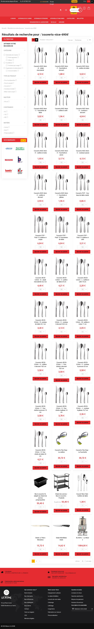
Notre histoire (28, 593)
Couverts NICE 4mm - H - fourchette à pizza (61, 153)
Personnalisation (52, 615)
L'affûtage (51, 606)
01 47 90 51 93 (26, 1)
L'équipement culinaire (54, 593)
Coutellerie (9, 63)
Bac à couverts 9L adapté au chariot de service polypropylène (40, 497)
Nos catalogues (28, 602)
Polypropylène (9, 133)
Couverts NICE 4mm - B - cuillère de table (82, 67)
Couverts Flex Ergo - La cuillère (61, 451)
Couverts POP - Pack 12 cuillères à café (82, 237)
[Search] (80, 10)
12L (6, 115)
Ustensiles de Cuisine (12, 55)
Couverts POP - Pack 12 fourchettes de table (61, 237)
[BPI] (20, 160)
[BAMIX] (9, 171)
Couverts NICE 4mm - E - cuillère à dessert (40, 195)
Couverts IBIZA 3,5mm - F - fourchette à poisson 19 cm (40, 409)
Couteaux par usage (14, 65)
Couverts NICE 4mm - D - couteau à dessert (82, 111)
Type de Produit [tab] (10, 76)
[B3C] (9, 160)
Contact (74, 1)
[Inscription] (92, 609)
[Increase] (43, 77)
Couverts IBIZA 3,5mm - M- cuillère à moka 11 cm (82, 322)
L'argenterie (51, 609)
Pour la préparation (10, 80)
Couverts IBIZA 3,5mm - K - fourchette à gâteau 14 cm (61, 409)
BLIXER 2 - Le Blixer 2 (82, 539)
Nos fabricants (28, 596)
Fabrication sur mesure (54, 612)
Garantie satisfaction (77, 596)
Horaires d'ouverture (77, 602)
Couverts (7, 86)
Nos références (28, 599)
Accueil (4, 28)
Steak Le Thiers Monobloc (40, 539)
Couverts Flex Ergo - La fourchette (82, 451)
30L (6, 117)
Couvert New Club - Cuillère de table (82, 495)
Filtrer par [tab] (8, 39)
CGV (25, 615)
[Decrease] (37, 77)
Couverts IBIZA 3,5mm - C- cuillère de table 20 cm (61, 280)
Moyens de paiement (77, 599)
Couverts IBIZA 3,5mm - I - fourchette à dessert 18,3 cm (61, 365)
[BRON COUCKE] (20, 171)
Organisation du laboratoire (14, 68)
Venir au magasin (29, 612)
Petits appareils (13, 57)
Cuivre (7, 127)
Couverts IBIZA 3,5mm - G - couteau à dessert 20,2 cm (61, 322)
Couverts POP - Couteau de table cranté (82, 194)
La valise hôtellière (53, 596)
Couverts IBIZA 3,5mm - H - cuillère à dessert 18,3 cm (40, 364)
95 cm (6, 102)
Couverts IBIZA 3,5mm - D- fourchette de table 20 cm (40, 453)
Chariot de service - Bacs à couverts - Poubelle (61, 496)
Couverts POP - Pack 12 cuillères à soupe (40, 237)
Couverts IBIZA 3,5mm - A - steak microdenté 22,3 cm (40, 280)
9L (5, 112)
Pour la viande (9, 83)
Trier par (70, 40)
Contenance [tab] (8, 107)
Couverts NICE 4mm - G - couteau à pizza (82, 152)
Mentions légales (29, 618)
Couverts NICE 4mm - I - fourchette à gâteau (61, 195)
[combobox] (76, 10)
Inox (6, 130)
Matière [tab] (7, 123)
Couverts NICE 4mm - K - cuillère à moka (40, 152)
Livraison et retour (76, 593)
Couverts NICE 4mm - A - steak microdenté (40, 68)
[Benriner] (20, 149)
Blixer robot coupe (10, 92)
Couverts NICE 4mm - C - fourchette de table (40, 111)
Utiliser (10, 60)
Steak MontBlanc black (61, 539)
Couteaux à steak (10, 89)
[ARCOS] (9, 149)
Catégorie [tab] (7, 50)
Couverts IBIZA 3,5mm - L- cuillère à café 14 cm (82, 280)
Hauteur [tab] (7, 97)
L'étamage (51, 602)
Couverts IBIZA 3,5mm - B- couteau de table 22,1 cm (40, 322)
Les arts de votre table (54, 599)
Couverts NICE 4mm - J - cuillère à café (61, 110)
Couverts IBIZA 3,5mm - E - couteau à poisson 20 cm (82, 364)
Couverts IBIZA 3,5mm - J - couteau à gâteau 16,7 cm (82, 408)
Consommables (13, 71)
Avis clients (27, 606)
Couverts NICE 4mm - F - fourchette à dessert (61, 68)
